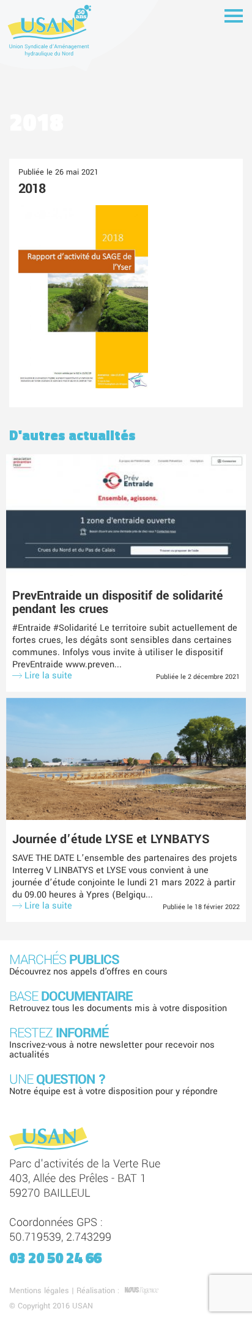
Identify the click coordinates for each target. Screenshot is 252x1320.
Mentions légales (39, 1290)
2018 (31, 188)
